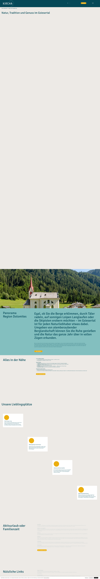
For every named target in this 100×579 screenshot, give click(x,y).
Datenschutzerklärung (46, 577)
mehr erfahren (39, 573)
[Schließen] (99, 577)
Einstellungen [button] (86, 577)
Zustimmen (96, 577)
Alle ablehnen (91, 577)
